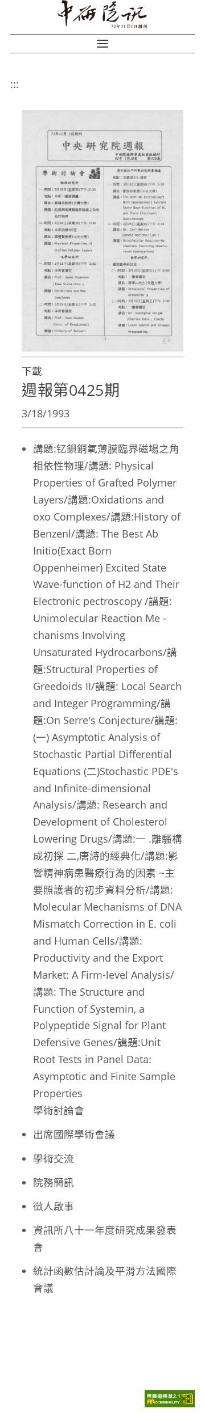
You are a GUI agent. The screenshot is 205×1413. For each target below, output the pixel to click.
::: (14, 84)
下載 (32, 371)
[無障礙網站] (170, 1404)
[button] (102, 44)
